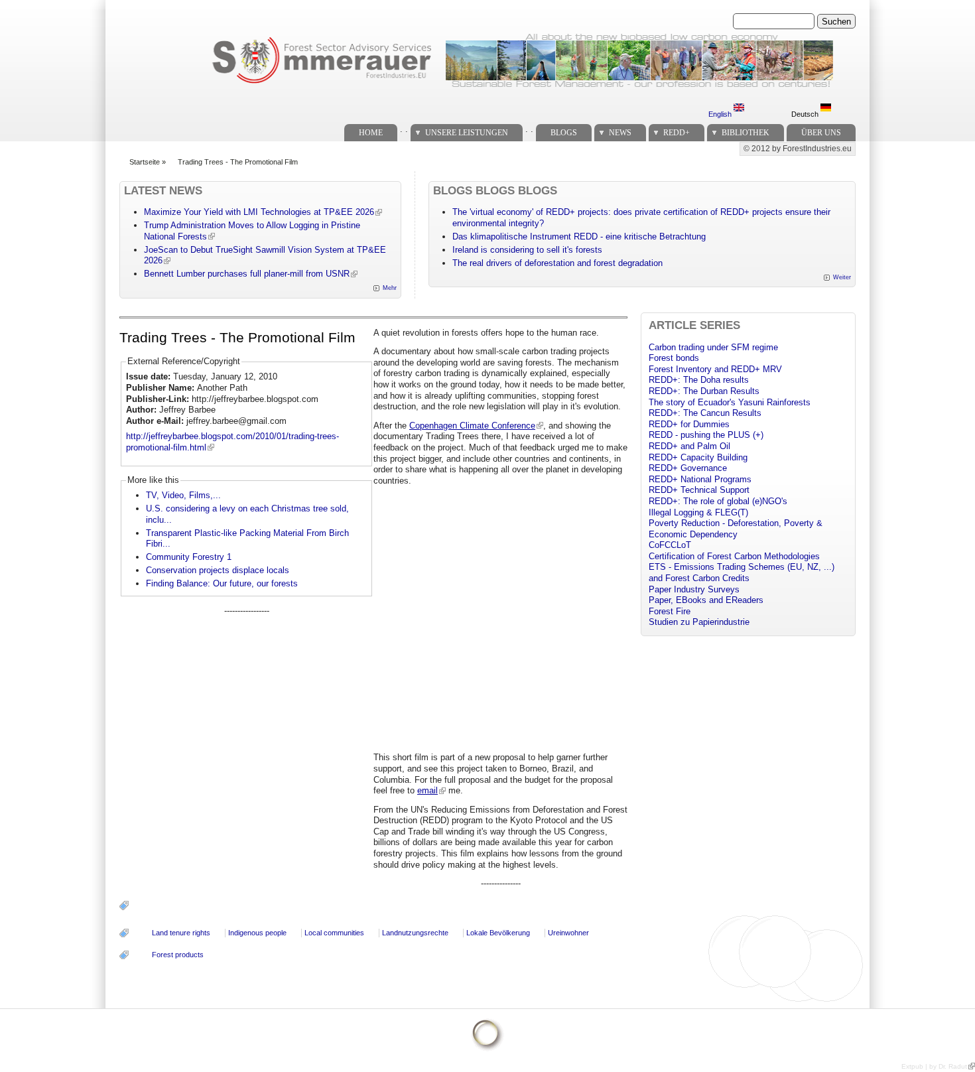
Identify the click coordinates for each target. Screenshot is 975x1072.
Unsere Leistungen (466, 132)
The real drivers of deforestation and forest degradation (557, 263)
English (721, 114)
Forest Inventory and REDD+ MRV (715, 369)
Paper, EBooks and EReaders (706, 600)
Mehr (390, 288)
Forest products (178, 955)
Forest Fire (669, 611)
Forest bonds (674, 358)
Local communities (334, 933)
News (620, 132)
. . (404, 129)
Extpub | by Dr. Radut (934, 1066)
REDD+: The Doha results (699, 380)
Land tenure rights (181, 933)
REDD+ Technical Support (699, 490)
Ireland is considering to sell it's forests (527, 250)
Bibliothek (745, 132)
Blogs (564, 132)
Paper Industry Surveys (694, 589)
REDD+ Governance (688, 468)
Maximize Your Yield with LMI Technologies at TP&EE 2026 (259, 212)
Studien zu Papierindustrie (699, 622)
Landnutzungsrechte (415, 933)
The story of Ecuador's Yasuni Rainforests (730, 402)
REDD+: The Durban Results (704, 391)
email (427, 790)
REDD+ (676, 132)
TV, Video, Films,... (183, 495)
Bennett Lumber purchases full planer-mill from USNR (247, 274)
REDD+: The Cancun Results (705, 413)
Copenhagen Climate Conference (472, 426)
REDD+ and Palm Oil (689, 446)
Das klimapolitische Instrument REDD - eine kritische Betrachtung (579, 236)
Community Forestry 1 (188, 557)
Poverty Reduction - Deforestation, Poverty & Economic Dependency (735, 528)
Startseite (144, 162)
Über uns (821, 132)
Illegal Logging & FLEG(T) (698, 512)
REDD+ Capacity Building (698, 457)
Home (371, 132)
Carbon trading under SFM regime (713, 347)
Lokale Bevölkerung (498, 933)
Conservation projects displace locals (217, 570)
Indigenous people (257, 933)
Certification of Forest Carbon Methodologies (734, 556)
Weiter (842, 277)
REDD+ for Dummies (689, 424)
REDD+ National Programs (700, 479)
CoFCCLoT (670, 545)
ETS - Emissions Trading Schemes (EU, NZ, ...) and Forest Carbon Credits (741, 572)
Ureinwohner (568, 933)
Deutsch (805, 114)
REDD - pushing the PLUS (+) (706, 435)
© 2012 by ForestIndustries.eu (798, 148)
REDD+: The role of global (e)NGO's (718, 501)
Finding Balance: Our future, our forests (222, 583)
